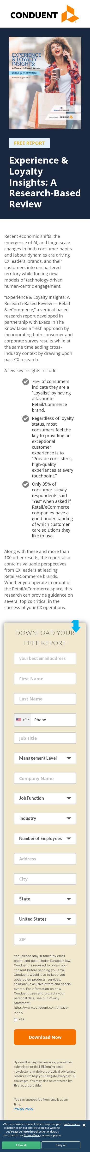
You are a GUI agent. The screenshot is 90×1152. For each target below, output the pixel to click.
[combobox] (22, 719)
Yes (21, 1019)
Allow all (21, 1145)
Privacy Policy (23, 1109)
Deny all (60, 1145)
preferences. (72, 1124)
